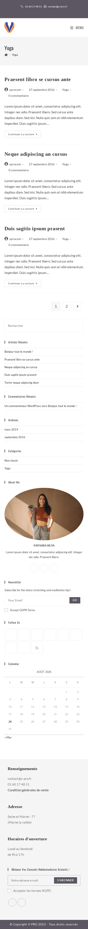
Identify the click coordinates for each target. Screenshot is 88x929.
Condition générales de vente (28, 790)
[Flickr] (76, 634)
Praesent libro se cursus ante (37, 79)
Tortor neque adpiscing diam (21, 382)
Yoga (65, 89)
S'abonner (65, 880)
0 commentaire (19, 95)
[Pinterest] (63, 634)
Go (75, 600)
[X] (34, 568)
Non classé (11, 460)
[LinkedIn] (50, 634)
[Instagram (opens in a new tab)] (42, 11)
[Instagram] (54, 568)
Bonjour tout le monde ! (18, 351)
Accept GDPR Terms (22, 610)
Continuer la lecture (24, 135)
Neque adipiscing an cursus (35, 154)
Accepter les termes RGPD (32, 891)
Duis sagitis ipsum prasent (34, 228)
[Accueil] (6, 54)
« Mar (8, 737)
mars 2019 (11, 429)
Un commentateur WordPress (22, 406)
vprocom (15, 89)
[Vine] (11, 647)
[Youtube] (24, 647)
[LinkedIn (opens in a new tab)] (46, 11)
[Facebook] (44, 568)
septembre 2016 (14, 437)
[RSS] (37, 647)
